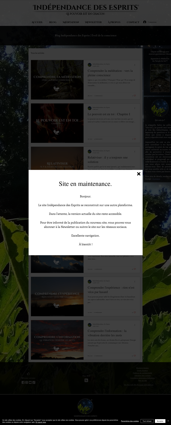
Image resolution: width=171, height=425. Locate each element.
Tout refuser (147, 421)
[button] (139, 174)
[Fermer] (168, 421)
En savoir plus (41, 422)
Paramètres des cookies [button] (130, 421)
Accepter (160, 421)
